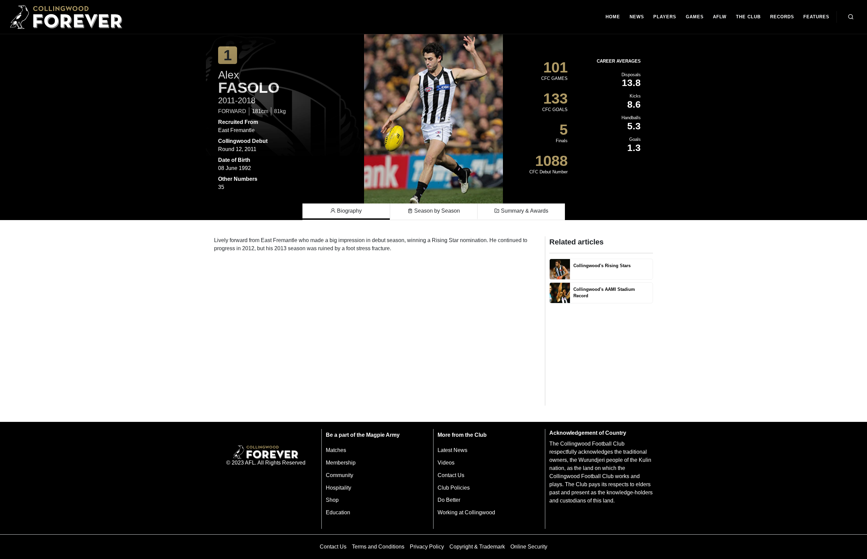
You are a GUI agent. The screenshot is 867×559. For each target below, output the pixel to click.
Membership (341, 463)
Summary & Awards (524, 211)
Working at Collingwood (466, 512)
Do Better (449, 500)
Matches (336, 450)
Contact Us (451, 475)
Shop (332, 500)
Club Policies (454, 488)
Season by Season (436, 211)
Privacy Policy (427, 547)
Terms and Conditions (378, 547)
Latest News (452, 450)
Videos (446, 463)
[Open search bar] (850, 17)
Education (338, 512)
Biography (349, 211)
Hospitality (338, 488)
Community (339, 475)
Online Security (528, 547)
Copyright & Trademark (477, 547)
